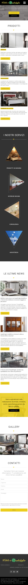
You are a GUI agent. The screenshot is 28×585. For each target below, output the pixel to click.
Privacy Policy (3, 582)
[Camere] (7, 449)
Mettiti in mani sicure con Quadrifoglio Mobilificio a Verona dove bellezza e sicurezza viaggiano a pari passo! (14, 300)
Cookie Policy (9, 582)
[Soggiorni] (7, 439)
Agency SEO (15, 582)
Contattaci (14, 15)
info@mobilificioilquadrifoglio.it (9, 581)
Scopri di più (14, 12)
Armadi (12, 567)
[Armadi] (21, 439)
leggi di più (5, 313)
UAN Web (21, 582)
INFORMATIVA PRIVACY (16, 505)
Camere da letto (20, 567)
